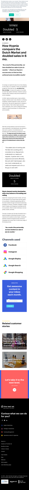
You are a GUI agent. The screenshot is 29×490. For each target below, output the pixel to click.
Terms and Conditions (19, 477)
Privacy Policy (8, 477)
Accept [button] (11, 14)
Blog (2, 457)
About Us (3, 441)
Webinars (3, 459)
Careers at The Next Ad (6, 443)
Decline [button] (17, 14)
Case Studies (4, 454)
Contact (3, 451)
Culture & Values (5, 448)
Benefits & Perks (5, 446)
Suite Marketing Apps (6, 464)
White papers (4, 462)
